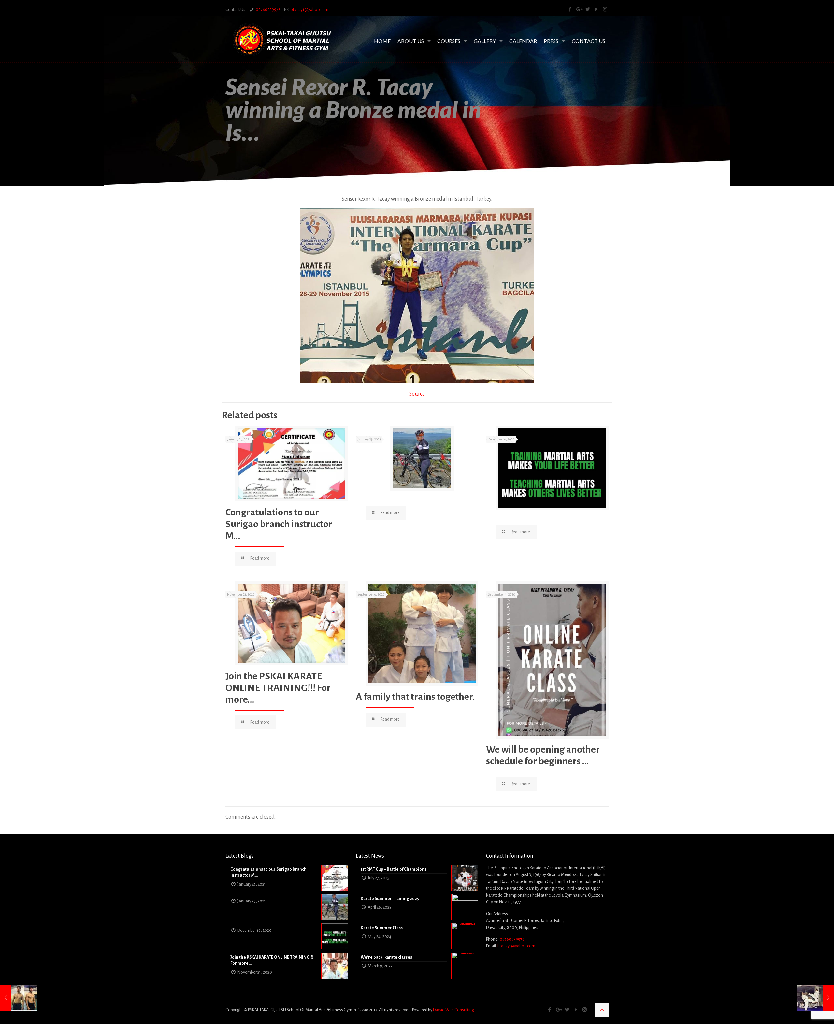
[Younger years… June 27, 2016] (815, 998)
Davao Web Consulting (453, 1010)
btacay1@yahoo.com (309, 9)
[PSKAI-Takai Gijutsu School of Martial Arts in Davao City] (282, 40)
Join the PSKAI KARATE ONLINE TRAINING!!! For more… (278, 688)
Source (417, 394)
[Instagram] (605, 9)
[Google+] (578, 9)
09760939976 (268, 9)
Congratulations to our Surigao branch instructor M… (278, 524)
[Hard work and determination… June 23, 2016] (18, 998)
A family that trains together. (415, 696)
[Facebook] (570, 9)
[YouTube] (596, 9)
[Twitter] (587, 9)
